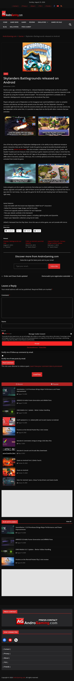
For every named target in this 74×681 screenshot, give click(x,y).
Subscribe (54, 266)
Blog (5, 27)
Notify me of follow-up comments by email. (17, 352)
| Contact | (15, 6)
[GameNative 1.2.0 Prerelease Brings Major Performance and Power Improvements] (9, 391)
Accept (37, 343)
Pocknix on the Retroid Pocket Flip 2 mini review (32, 430)
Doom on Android (22, 470)
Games (23, 22)
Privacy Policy (42, 347)
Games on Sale (56, 22)
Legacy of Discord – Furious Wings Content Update (56, 242)
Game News (14, 22)
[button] (71, 334)
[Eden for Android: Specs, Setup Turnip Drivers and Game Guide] (9, 481)
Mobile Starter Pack (20, 149)
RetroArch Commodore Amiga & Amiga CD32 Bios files (34, 441)
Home (5, 22)
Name (4, 321)
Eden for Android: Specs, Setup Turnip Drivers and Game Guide (37, 480)
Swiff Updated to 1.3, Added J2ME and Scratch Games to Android (38, 420)
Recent (20, 384)
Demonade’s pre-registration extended (56, 276)
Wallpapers (14, 27)
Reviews (32, 22)
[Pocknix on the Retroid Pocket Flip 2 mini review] (9, 431)
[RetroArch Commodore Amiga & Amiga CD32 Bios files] (9, 442)
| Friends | (48, 6)
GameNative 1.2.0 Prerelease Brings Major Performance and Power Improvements (38, 390)
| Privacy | (24, 6)
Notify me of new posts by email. (14, 359)
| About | (33, 6)
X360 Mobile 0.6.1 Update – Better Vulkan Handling (33, 410)
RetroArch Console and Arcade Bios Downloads (32, 450)
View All (68, 521)
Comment (6, 295)
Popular (56, 384)
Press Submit (26, 27)
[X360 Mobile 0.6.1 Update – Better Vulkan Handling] (9, 411)
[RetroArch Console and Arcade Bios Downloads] (9, 452)
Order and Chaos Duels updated (15, 276)
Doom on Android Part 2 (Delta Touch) (29, 460)
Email (3, 331)
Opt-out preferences (32, 347)
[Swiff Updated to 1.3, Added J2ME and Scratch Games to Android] (9, 421)
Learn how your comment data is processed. (46, 366)
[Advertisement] (37, 503)
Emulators (42, 22)
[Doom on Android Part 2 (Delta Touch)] (9, 462)
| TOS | (40, 6)
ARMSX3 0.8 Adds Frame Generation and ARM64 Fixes (34, 400)
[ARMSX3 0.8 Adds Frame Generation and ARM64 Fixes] (9, 401)
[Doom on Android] (9, 471)
